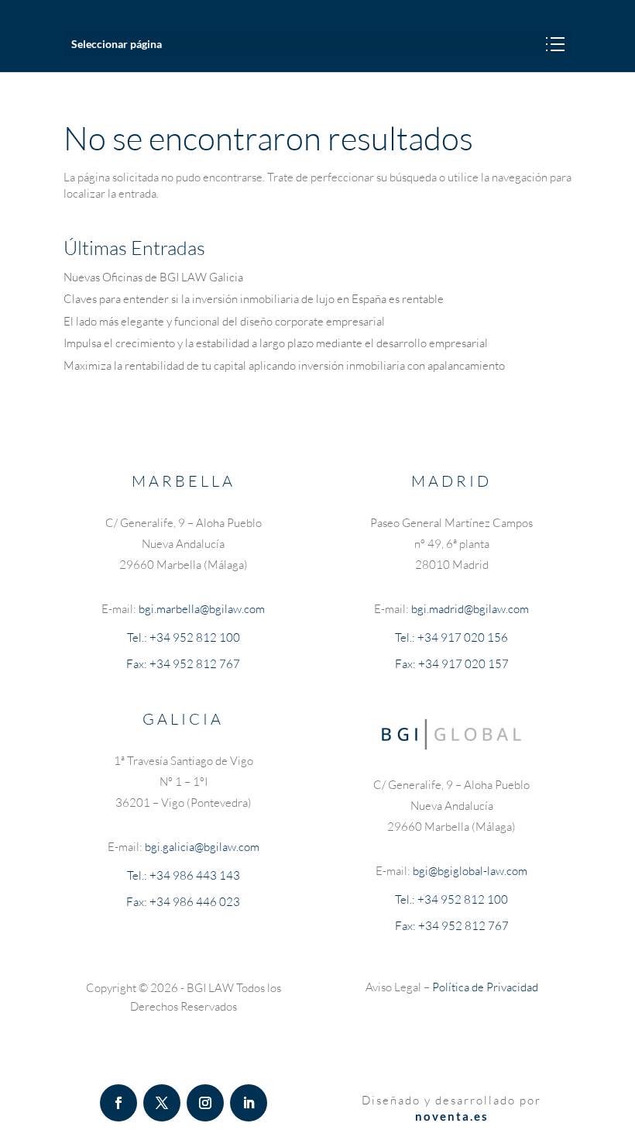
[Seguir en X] (161, 1102)
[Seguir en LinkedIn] (248, 1102)
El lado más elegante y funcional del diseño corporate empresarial (224, 321)
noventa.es (452, 1116)
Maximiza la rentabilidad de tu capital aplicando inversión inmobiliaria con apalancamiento (284, 365)
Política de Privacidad (485, 987)
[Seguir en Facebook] (118, 1102)
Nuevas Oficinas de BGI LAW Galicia (153, 277)
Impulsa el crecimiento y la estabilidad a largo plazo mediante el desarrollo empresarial (276, 343)
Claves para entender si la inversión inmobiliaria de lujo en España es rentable (254, 298)
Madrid (451, 481)
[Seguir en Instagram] (205, 1102)
